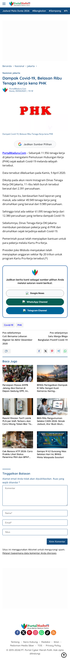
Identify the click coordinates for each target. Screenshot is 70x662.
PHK (19, 325)
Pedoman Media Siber (22, 645)
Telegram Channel (37, 310)
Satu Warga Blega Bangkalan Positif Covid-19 (53, 336)
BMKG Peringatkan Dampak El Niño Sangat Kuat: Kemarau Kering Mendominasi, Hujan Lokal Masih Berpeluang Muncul (52, 388)
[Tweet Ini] (45, 351)
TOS (40, 645)
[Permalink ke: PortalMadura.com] (5, 89)
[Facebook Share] (39, 351)
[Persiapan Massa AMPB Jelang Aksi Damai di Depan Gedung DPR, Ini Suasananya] (17, 373)
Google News (37, 293)
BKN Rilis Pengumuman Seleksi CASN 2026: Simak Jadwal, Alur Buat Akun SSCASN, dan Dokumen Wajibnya (51, 421)
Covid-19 (8, 325)
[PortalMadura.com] (19, 3)
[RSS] (53, 633)
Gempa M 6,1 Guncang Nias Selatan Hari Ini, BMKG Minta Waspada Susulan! (51, 454)
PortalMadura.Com (14, 153)
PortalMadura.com (17, 88)
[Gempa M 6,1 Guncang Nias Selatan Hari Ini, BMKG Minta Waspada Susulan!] (52, 439)
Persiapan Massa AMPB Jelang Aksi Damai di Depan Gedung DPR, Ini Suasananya (15, 388)
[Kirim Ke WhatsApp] (65, 351)
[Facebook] (17, 633)
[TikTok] (47, 632)
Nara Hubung (30, 641)
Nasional (7, 72)
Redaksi (45, 641)
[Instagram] (35, 633)
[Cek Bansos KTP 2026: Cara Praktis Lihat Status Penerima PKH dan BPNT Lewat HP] (17, 439)
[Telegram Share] (58, 351)
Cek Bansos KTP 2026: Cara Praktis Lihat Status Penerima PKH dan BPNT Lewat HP (17, 454)
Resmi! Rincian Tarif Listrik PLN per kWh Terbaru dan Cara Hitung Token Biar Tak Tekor (17, 421)
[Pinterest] (29, 633)
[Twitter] (23, 633)
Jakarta (16, 72)
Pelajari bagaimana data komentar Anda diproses (29, 553)
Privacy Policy (53, 645)
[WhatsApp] (41, 633)
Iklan (56, 641)
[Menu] (4, 3)
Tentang (15, 641)
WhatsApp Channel (37, 302)
